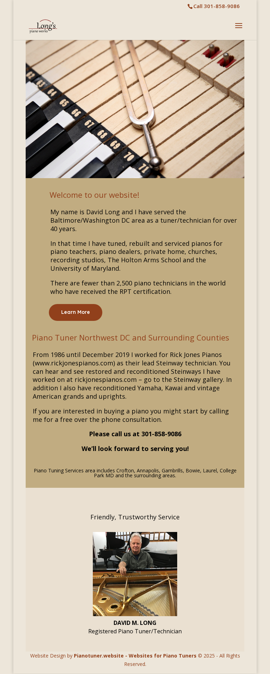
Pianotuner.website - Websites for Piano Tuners (135, 655)
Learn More (75, 312)
